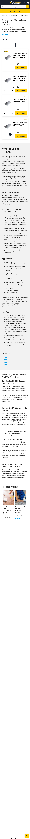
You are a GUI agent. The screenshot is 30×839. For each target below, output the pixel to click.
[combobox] (13, 6)
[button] (2, 3)
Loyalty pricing (15, 11)
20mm (5, 357)
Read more (5, 34)
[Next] (25, 499)
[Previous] (5, 499)
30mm (5, 362)
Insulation (4, 15)
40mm (5, 364)
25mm (5, 359)
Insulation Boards (13, 15)
